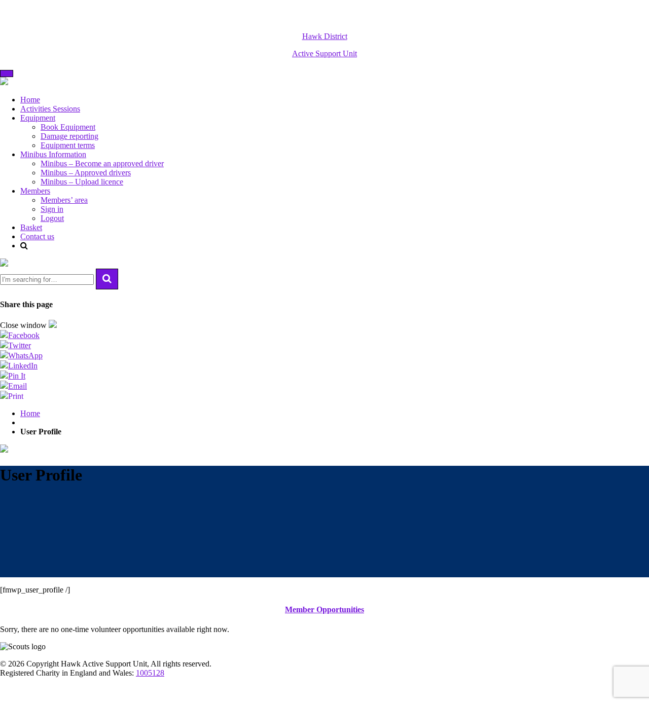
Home (30, 99)
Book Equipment (68, 127)
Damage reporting (69, 136)
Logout (52, 218)
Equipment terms (68, 145)
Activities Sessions (50, 108)
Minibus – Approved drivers (86, 172)
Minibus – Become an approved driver (102, 163)
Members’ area (64, 200)
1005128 (150, 673)
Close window (24, 325)
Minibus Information (53, 154)
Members (35, 191)
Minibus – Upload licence (82, 181)
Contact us (37, 236)
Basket (31, 227)
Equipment (37, 118)
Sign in (52, 209)
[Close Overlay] (4, 264)
